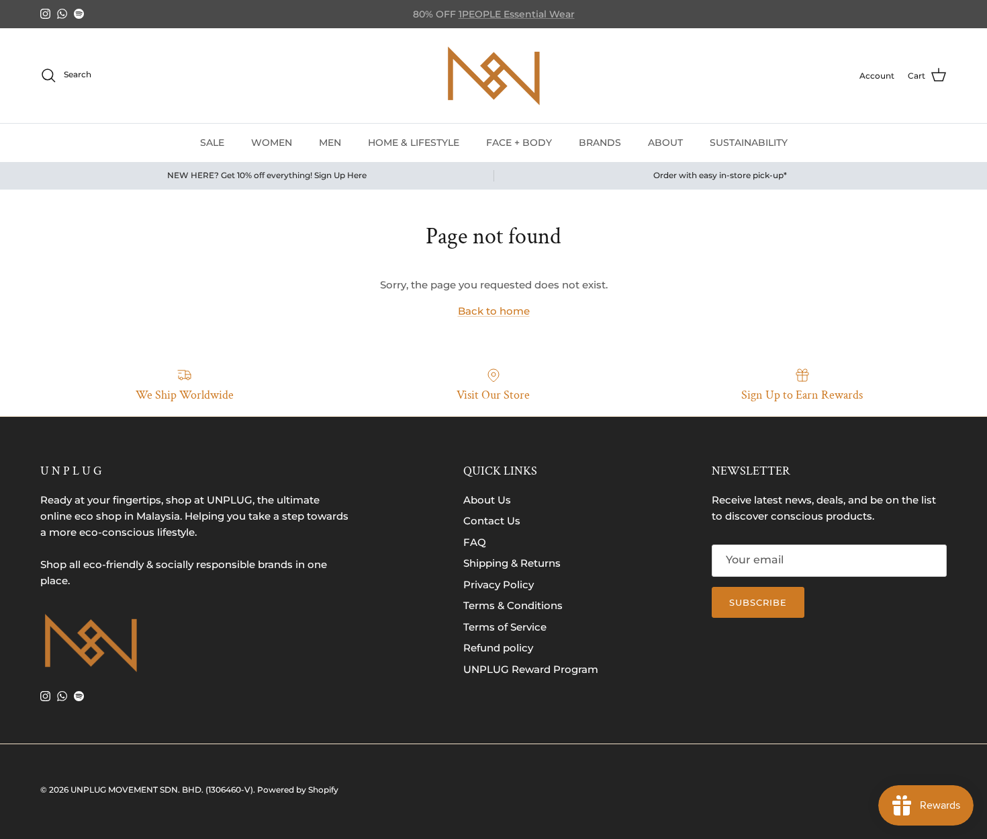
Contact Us (491, 520)
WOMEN (271, 142)
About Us (487, 499)
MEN (330, 142)
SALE (212, 142)
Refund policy (498, 647)
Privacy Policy (498, 584)
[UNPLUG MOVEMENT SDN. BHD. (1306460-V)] (493, 76)
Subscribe (758, 602)
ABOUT (665, 142)
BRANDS (600, 142)
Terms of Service (505, 627)
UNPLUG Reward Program (530, 669)
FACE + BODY (519, 142)
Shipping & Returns (512, 563)
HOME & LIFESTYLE (413, 142)
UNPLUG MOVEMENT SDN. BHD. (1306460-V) (161, 790)
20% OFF (531, 19)
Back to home (494, 311)
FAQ (474, 542)
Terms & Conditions (513, 605)
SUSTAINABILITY (749, 142)
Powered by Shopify (297, 790)
